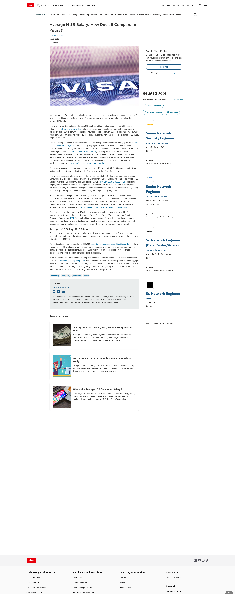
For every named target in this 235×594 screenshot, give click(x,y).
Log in (174, 73)
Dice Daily (157, 15)
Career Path (108, 15)
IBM (72, 218)
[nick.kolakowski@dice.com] (63, 291)
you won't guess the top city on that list (87, 163)
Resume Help (84, 15)
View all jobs (178, 100)
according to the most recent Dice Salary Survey (111, 244)
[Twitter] (54, 291)
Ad (229, 592)
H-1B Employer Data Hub (70, 129)
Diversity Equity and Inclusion (140, 15)
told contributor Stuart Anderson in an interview (103, 207)
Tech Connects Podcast (172, 15)
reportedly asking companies (72, 261)
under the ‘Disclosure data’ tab (83, 151)
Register (164, 67)
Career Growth (121, 15)
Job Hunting (72, 15)
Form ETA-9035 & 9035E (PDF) (112, 182)
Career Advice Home (58, 15)
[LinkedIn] (59, 291)
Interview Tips (96, 15)
